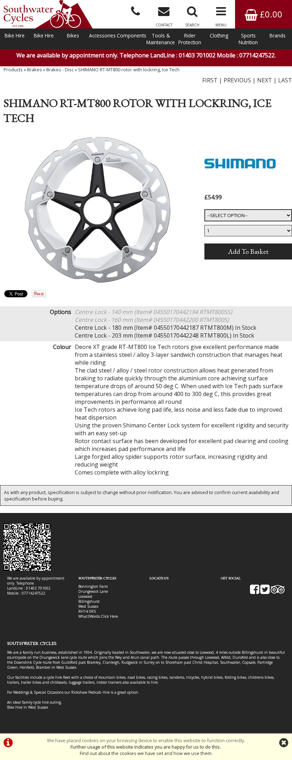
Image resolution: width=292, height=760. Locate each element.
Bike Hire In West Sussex (27, 707)
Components (131, 35)
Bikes (73, 35)
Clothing (219, 35)
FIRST (210, 80)
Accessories (102, 35)
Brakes (34, 69)
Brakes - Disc (60, 69)
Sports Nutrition (248, 39)
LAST (285, 80)
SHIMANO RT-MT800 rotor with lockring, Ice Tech (128, 69)
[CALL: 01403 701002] (135, 10)
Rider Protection (189, 39)
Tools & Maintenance (160, 39)
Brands (278, 35)
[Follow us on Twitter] (265, 591)
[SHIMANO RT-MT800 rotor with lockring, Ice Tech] (97, 210)
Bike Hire (15, 35)
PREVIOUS (237, 80)
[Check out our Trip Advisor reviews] (278, 591)
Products (13, 69)
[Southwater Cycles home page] (48, 14)
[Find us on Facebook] (254, 591)
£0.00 (270, 14)
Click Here (109, 616)
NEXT (264, 80)
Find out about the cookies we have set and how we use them (146, 753)
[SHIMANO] (240, 188)
